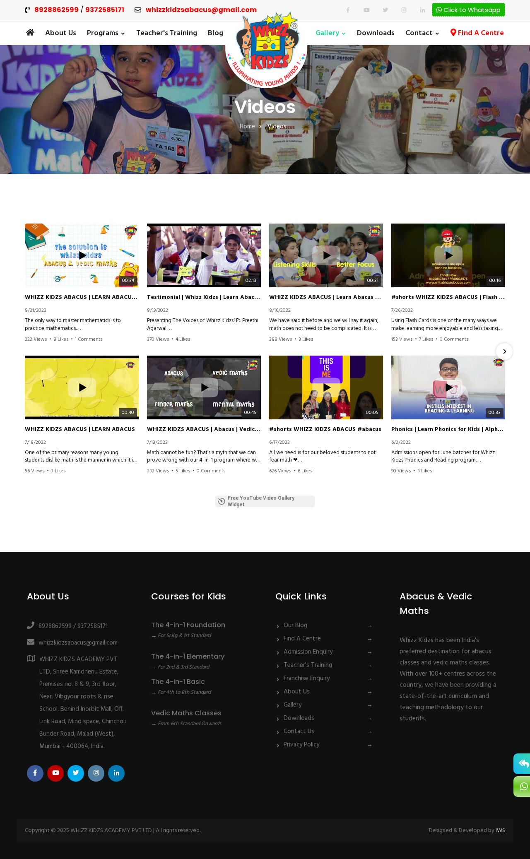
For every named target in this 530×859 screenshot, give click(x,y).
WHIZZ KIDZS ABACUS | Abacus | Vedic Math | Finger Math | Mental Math (204, 429)
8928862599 (56, 10)
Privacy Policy (301, 745)
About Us (60, 33)
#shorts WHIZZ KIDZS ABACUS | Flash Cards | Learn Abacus (448, 297)
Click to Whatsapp (471, 9)
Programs (102, 33)
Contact (419, 33)
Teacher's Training (166, 33)
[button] (25, 351)
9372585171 (104, 10)
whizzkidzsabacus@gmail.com (201, 10)
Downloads (376, 33)
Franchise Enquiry (307, 678)
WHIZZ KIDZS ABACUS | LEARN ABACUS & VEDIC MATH (82, 297)
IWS (500, 830)
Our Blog (295, 625)
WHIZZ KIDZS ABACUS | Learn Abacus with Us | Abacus (326, 297)
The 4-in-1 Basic (178, 681)
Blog (215, 33)
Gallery (327, 33)
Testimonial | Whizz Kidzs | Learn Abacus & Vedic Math (204, 297)
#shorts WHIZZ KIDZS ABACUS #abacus (325, 429)
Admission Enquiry (308, 652)
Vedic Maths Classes (186, 713)
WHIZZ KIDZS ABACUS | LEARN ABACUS (80, 429)
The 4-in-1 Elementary (187, 656)
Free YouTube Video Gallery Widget (261, 501)
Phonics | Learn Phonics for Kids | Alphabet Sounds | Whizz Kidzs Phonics (448, 429)
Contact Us (299, 731)
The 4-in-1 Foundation (188, 625)
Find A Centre (480, 33)
